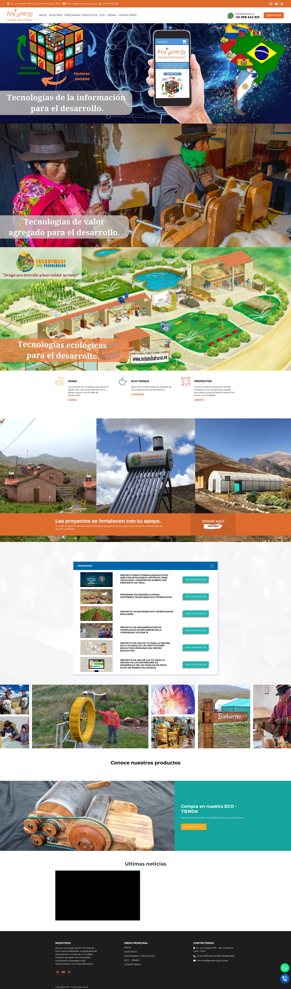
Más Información (193, 826)
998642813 (228, 956)
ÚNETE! (199, 399)
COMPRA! (137, 394)
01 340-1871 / (216, 956)
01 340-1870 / (203, 956)
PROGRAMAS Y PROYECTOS (81, 15)
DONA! (72, 399)
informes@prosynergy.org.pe (81, 3)
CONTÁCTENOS (127, 15)
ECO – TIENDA (108, 15)
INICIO (43, 15)
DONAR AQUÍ (273, 15)
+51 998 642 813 (110, 3)
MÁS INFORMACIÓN (196, 579)
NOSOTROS (55, 15)
